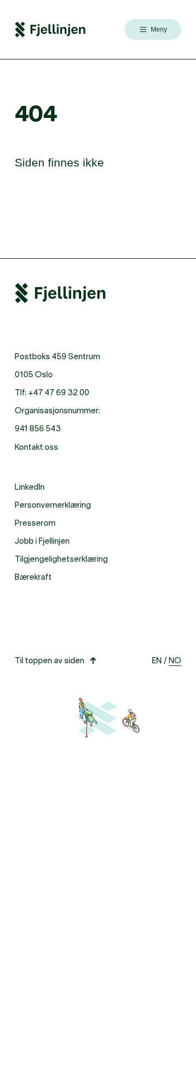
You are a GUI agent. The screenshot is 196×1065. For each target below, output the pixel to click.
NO (175, 660)
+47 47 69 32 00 (58, 392)
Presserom (35, 522)
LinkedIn (30, 486)
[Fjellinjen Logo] (50, 29)
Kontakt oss (36, 446)
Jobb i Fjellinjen (42, 540)
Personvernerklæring (53, 504)
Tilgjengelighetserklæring (61, 558)
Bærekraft (33, 576)
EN (157, 660)
